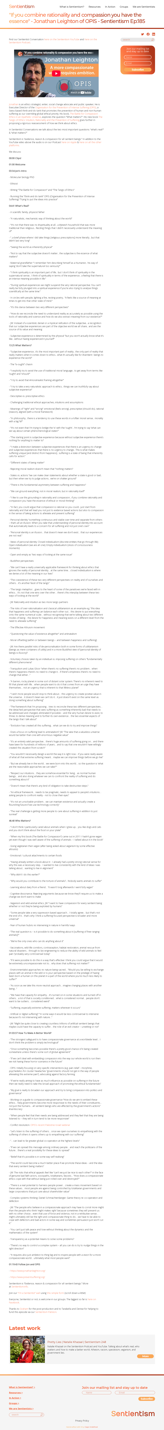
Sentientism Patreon (46, 1311)
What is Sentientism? (72, 6)
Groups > (14, 1403)
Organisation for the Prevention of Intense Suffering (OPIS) (65, 107)
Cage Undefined (91, 1427)
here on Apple (69, 142)
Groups (124, 6)
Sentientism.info (20, 1286)
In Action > (15, 1397)
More (145, 1356)
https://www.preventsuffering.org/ (27, 1277)
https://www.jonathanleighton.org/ (27, 1270)
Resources (95, 6)
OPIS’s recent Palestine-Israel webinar (50, 1124)
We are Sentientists (144, 6)
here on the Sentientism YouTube (61, 39)
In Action (110, 6)
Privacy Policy (82, 1420)
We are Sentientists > (21, 1408)
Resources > (16, 1392)
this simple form (55, 1292)
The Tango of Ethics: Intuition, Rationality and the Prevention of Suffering (55, 118)
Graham (24, 1308)
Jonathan (13, 104)
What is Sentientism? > (22, 1387)
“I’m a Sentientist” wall (29, 1292)
